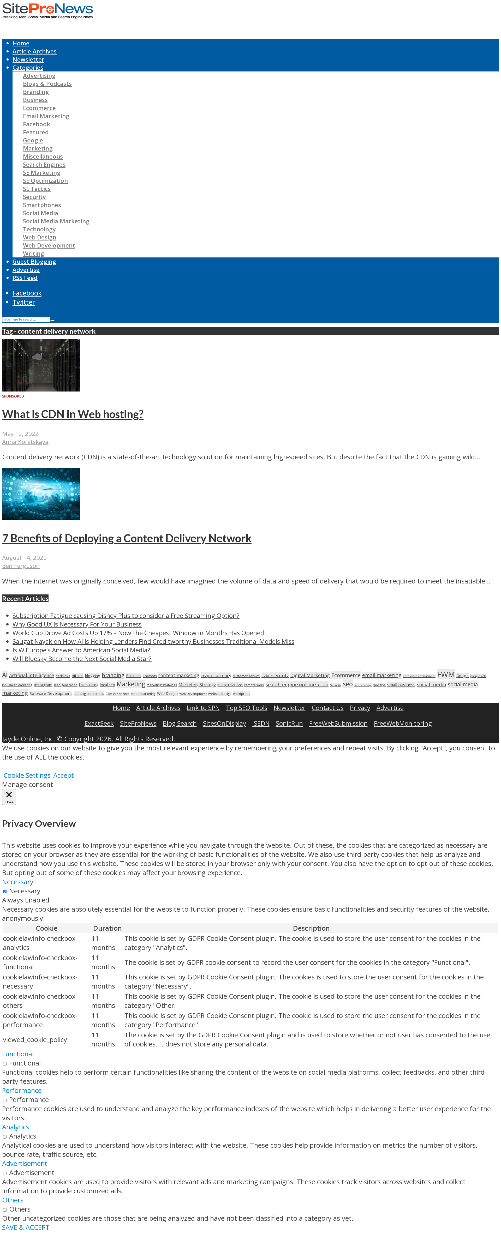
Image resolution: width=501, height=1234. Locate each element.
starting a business (89, 693)
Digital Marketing (310, 675)
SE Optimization (45, 181)
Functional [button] (18, 1053)
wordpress (241, 693)
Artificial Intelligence (31, 675)
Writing (33, 253)
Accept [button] (63, 775)
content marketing (178, 675)
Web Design (39, 237)
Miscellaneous (43, 156)
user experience (117, 694)
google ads (478, 676)
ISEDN (261, 723)
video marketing (143, 693)
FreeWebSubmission (338, 723)
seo (348, 683)
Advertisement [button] (24, 1163)
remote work (254, 685)
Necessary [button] (17, 881)
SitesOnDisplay (224, 723)
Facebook (36, 124)
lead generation (65, 685)
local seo (107, 684)
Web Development (49, 245)
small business (401, 685)
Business (35, 100)
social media (431, 684)
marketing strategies (162, 685)
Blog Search (180, 723)
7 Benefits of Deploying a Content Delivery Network (127, 538)
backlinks (63, 675)
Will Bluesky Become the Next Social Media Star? (82, 658)
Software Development (50, 693)
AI (5, 675)
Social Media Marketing (56, 221)
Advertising (39, 75)
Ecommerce (39, 108)
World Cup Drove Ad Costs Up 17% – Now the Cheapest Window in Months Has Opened (138, 632)
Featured (36, 132)
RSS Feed (25, 278)
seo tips (379, 685)
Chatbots (150, 675)
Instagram (43, 684)
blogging (92, 675)
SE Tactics (37, 189)
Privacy (360, 707)
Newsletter (28, 59)
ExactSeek (99, 723)
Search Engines (44, 164)
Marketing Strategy (197, 685)
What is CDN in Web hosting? (73, 413)
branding (113, 675)
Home (21, 43)
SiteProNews (138, 723)
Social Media (40, 213)
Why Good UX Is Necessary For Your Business (77, 624)
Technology (39, 229)
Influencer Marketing (17, 685)
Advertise (26, 270)
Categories (28, 67)
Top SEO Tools (246, 707)
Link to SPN (203, 707)
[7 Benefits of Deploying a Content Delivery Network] (41, 517)
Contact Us (328, 707)
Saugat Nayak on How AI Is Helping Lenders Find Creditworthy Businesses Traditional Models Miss (153, 641)
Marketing (38, 148)
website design (219, 693)
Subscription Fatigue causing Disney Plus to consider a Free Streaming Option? (126, 615)
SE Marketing (42, 172)
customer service (246, 675)
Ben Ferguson (21, 566)
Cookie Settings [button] (27, 775)
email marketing (381, 675)
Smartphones (42, 205)
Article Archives (35, 51)
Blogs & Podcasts (47, 84)
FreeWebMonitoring (403, 723)
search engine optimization (297, 684)
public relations (230, 684)
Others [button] (12, 1200)
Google (33, 140)
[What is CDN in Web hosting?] (41, 389)
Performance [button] (22, 1090)
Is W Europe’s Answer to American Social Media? (81, 650)
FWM (446, 674)
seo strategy (363, 685)
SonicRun (289, 723)
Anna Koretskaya (25, 442)
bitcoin (78, 675)
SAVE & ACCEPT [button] (26, 1227)
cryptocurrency (216, 675)
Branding (36, 92)
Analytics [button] (15, 1126)
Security (34, 197)
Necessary (24, 890)
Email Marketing (46, 116)
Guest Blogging (34, 261)
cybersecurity (275, 675)
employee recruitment (419, 676)
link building (88, 684)
